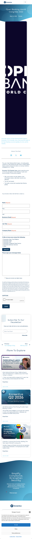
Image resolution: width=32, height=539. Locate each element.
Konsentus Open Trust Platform (11, 239)
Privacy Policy (19, 536)
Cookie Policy (12, 536)
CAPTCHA (5, 295)
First (3, 208)
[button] (30, 512)
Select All (6, 249)
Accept (16, 524)
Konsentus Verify (7, 240)
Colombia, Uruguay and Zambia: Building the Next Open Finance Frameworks (15, 442)
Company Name (9, 230)
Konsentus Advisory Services (10, 244)
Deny (16, 529)
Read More (5, 382)
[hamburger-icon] (25, 2)
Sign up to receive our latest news (14, 278)
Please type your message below (11, 252)
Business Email (9, 217)
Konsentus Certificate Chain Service (12, 243)
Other (4, 246)
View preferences (16, 533)
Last (3, 214)
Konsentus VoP (7, 242)
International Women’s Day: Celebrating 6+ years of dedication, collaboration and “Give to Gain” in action (15, 374)
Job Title (7, 224)
